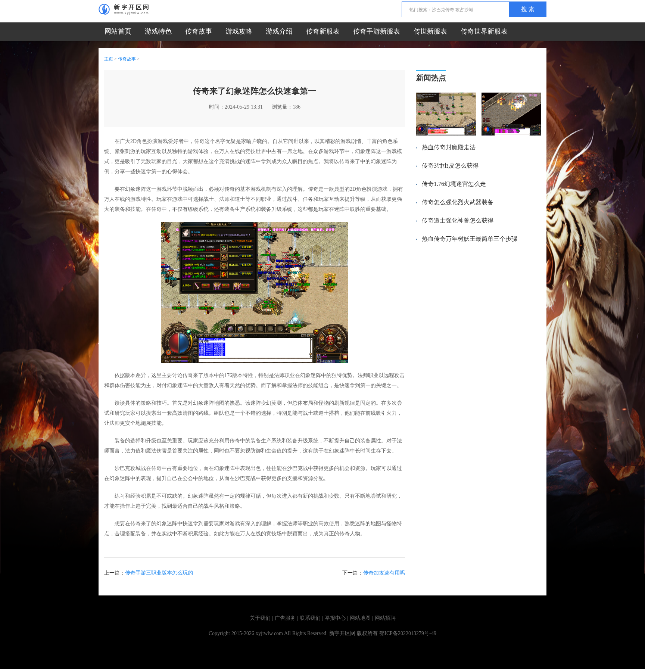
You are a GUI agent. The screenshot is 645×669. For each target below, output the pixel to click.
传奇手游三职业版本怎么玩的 (159, 573)
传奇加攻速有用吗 (384, 573)
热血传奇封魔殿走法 (449, 147)
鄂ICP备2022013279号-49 (407, 633)
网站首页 (118, 31)
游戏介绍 (279, 31)
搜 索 (528, 9)
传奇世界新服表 (484, 31)
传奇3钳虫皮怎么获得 (450, 165)
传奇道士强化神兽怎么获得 (457, 220)
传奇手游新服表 (376, 31)
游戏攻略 (238, 31)
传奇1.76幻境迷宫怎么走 (454, 184)
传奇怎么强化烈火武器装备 (457, 202)
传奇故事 (198, 31)
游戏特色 (158, 31)
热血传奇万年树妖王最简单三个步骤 (469, 239)
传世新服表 (430, 31)
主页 (108, 59)
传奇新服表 (323, 31)
